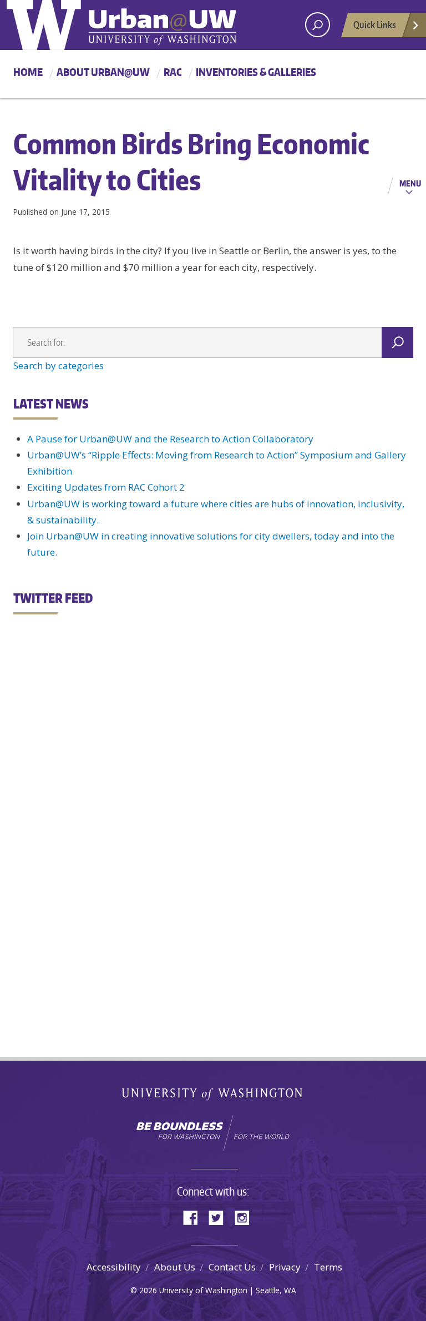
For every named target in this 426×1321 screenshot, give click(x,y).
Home (28, 72)
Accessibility (114, 1267)
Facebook (194, 1216)
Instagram (245, 1216)
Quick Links (374, 24)
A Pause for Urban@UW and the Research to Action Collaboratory (170, 438)
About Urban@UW (103, 72)
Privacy (285, 1267)
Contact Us (232, 1267)
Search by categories (58, 365)
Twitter (220, 1216)
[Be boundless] (213, 1133)
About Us (174, 1267)
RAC (173, 72)
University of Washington (213, 1096)
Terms (328, 1267)
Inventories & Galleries (256, 72)
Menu (410, 183)
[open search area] (317, 24)
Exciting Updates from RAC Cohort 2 (106, 487)
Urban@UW (121, 25)
